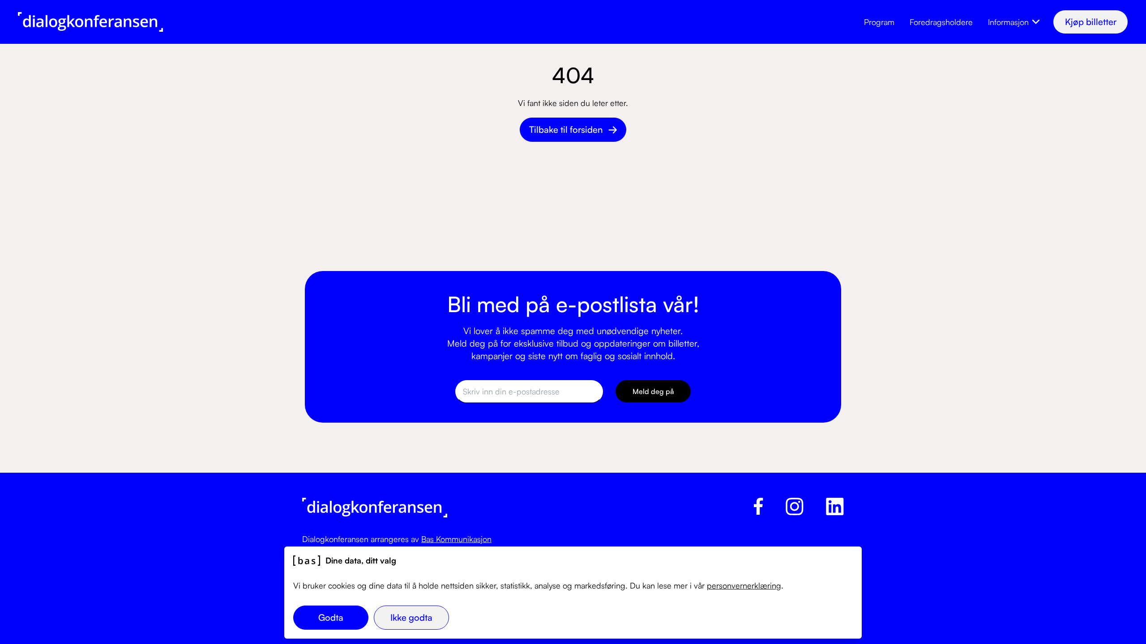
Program (879, 22)
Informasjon (1008, 22)
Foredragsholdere (941, 22)
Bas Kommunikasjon (456, 539)
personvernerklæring (744, 585)
